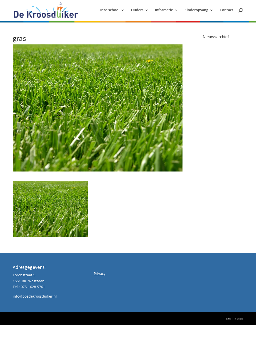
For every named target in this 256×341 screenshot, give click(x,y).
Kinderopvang (196, 10)
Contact (226, 10)
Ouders (137, 10)
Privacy (100, 273)
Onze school (109, 10)
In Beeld (238, 318)
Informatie (164, 10)
